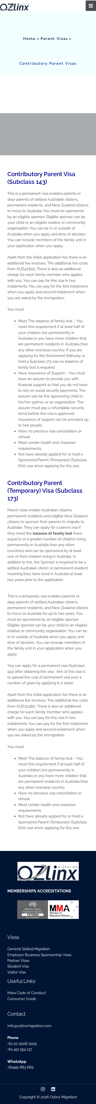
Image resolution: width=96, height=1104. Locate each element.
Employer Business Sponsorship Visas (39, 955)
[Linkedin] (53, 1089)
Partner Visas (18, 960)
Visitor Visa (16, 972)
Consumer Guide (21, 999)
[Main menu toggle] (91, 5)
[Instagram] (43, 1089)
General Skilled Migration (28, 949)
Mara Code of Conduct (26, 993)
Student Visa (18, 966)
